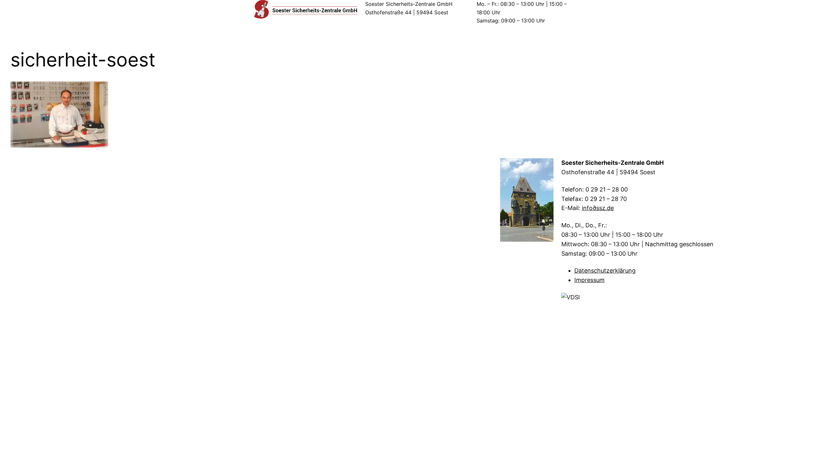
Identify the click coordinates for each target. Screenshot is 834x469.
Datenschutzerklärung (605, 270)
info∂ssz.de (598, 208)
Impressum (589, 280)
